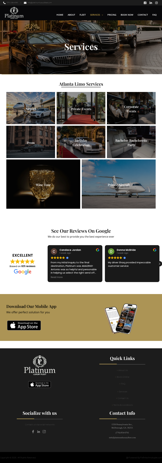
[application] (101, 14)
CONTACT (143, 14)
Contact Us (123, 398)
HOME (59, 14)
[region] (81, 47)
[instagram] (157, 2)
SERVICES (95, 14)
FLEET (83, 14)
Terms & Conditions (123, 405)
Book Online (123, 377)
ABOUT (71, 14)
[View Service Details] (30, 108)
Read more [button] (57, 277)
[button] (159, 263)
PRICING (111, 14)
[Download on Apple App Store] (24, 325)
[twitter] (151, 2)
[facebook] (145, 2)
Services (123, 391)
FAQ (154, 14)
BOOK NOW (127, 14)
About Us (123, 370)
